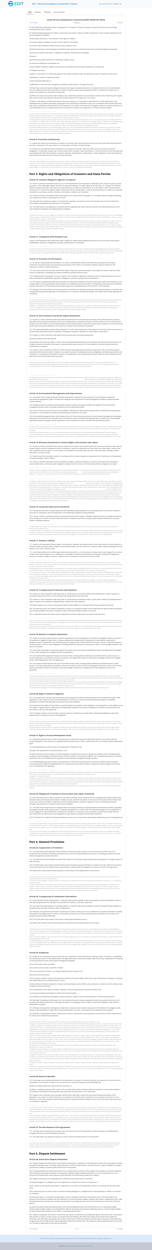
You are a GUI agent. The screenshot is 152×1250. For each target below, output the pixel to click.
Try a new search (104, 4)
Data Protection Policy (87, 1246)
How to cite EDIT (70, 1238)
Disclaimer (68, 1246)
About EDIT (44, 1238)
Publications (59, 1238)
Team (52, 1238)
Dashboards (107, 1238)
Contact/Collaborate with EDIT (87, 1238)
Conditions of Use (76, 1246)
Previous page (33, 22)
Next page (120, 22)
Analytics (117, 4)
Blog (100, 1238)
